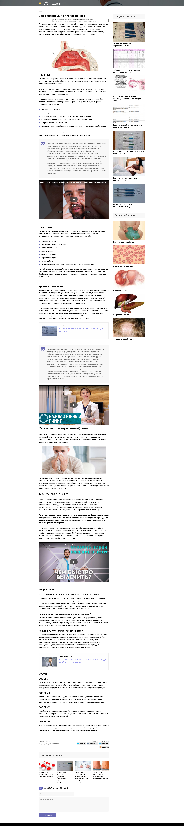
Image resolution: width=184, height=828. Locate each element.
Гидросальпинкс (120, 291)
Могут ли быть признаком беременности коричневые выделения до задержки (65, 778)
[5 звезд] (47, 744)
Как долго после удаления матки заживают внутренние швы (100, 777)
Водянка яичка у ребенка (123, 242)
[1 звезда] (40, 744)
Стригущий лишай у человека (125, 339)
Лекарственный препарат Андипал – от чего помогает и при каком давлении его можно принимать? (82, 778)
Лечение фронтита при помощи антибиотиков (46, 775)
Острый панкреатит (121, 315)
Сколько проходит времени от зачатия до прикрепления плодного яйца (128, 98)
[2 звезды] (41, 744)
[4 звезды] (45, 744)
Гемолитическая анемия (123, 266)
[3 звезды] (43, 744)
